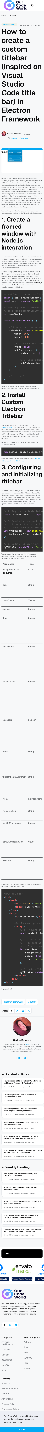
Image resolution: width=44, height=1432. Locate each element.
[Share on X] (17, 1010)
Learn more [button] (17, 1422)
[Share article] (28, 1010)
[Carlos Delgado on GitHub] (25, 1058)
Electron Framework (9, 24)
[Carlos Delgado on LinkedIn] (19, 1058)
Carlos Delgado (22, 1040)
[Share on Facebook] (12, 1010)
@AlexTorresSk (6, 427)
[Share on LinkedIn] (23, 1010)
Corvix (27, 1045)
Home (3, 15)
